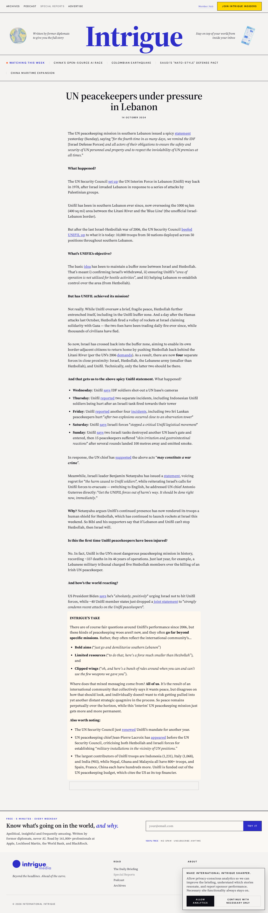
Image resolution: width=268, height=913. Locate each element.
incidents (138, 411)
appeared (158, 737)
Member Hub (206, 6)
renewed (129, 729)
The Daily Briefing (126, 869)
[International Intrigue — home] (32, 864)
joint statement (166, 601)
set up (113, 181)
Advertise (75, 6)
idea (87, 266)
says (107, 390)
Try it (252, 826)
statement (183, 133)
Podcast (30, 6)
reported (107, 398)
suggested (123, 457)
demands (124, 355)
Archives (13, 6)
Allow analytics (200, 901)
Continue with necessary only (238, 901)
